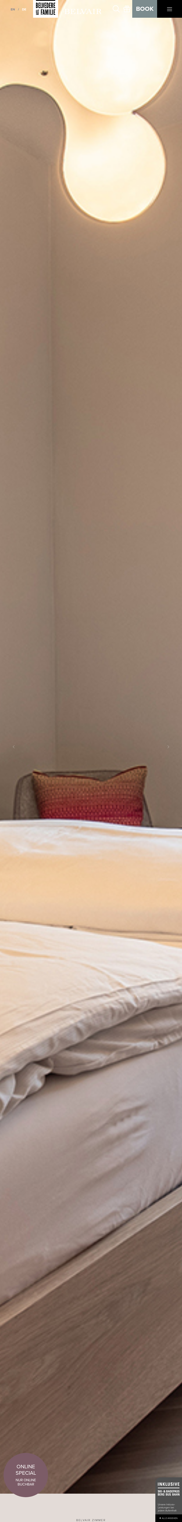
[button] (13, 747)
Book (145, 9)
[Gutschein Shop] (127, 9)
